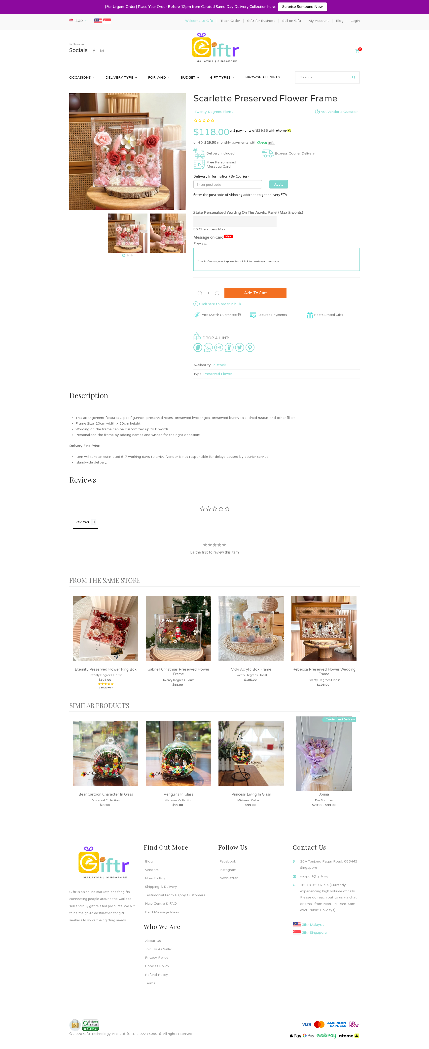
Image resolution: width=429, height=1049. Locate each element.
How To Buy (155, 878)
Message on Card (212, 237)
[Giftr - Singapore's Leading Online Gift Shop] (214, 48)
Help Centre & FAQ (161, 903)
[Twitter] (239, 347)
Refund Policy (156, 975)
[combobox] (327, 77)
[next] (355, 644)
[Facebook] (94, 51)
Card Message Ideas (162, 912)
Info (271, 143)
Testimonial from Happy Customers (175, 895)
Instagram (227, 870)
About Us (153, 941)
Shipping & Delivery (161, 887)
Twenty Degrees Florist (214, 112)
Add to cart (255, 293)
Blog (149, 861)
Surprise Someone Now (302, 6)
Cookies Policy (157, 966)
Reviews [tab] (82, 522)
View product (105, 633)
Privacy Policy (156, 958)
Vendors (152, 870)
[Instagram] (102, 51)
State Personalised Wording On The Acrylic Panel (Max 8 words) (248, 212)
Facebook (227, 861)
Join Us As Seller (158, 949)
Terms (150, 983)
